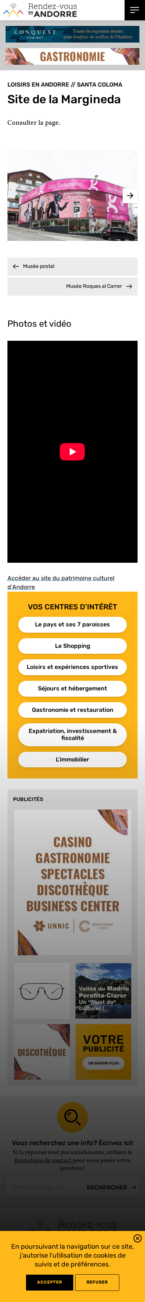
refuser (97, 1282)
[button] (137, 1239)
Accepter (49, 1282)
